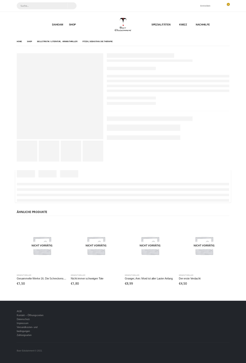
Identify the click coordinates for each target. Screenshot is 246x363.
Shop (72, 24)
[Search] (71, 6)
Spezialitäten (160, 24)
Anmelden (205, 5)
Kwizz (183, 24)
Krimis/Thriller (24, 275)
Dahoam (57, 24)
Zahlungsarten (24, 335)
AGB (19, 311)
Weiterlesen (61, 226)
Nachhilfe (203, 24)
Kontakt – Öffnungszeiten (30, 315)
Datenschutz (23, 319)
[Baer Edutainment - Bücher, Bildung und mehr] (123, 24)
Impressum (22, 323)
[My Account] (218, 6)
